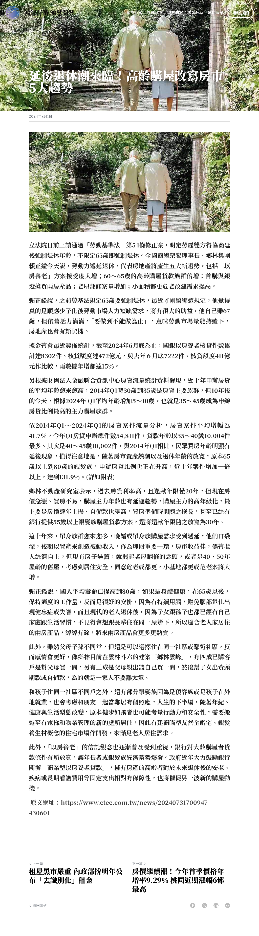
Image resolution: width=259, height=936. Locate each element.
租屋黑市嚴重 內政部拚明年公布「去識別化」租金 (76, 875)
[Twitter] (204, 905)
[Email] (227, 905)
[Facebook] (192, 905)
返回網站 (40, 905)
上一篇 (37, 863)
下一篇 (137, 863)
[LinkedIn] (216, 905)
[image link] (12, 12)
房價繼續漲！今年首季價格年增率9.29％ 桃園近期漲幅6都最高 (178, 880)
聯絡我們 (241, 12)
